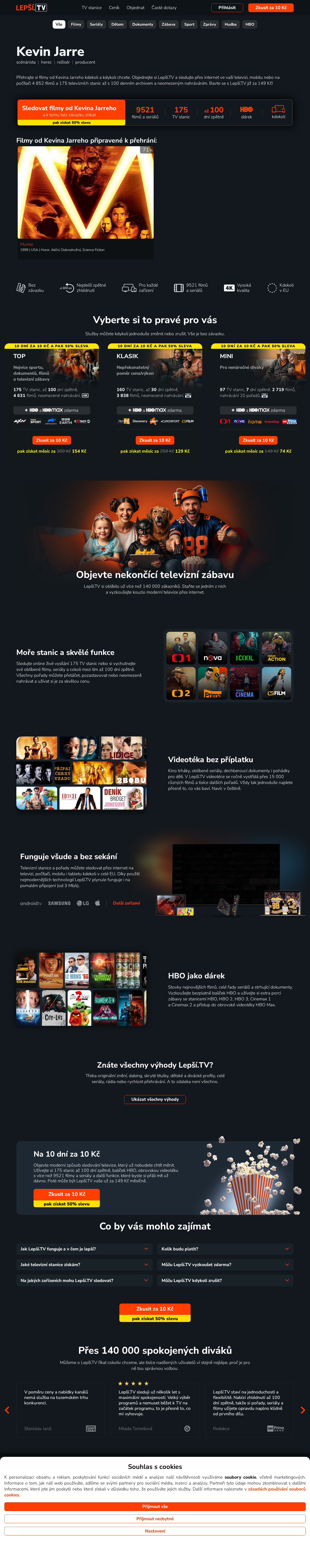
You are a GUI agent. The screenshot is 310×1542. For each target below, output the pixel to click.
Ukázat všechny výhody (155, 1099)
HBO (250, 24)
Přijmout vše (155, 1507)
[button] (7, 1410)
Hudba (231, 24)
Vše (59, 24)
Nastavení (155, 1531)
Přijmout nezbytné (155, 1519)
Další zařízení (126, 903)
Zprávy (209, 24)
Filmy (76, 24)
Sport (189, 24)
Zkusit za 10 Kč (271, 8)
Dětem (117, 24)
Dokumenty (142, 24)
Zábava (168, 24)
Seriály (96, 24)
